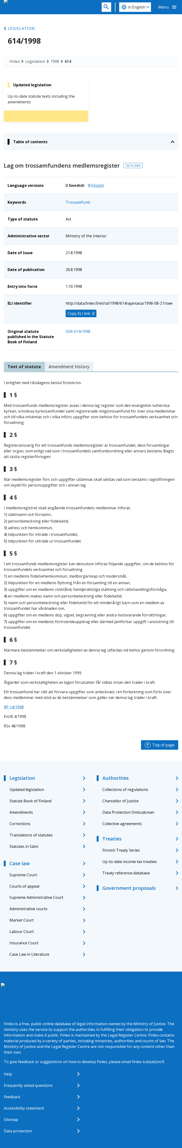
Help (8, 1074)
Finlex (14, 61)
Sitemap (11, 1119)
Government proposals (129, 888)
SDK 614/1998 (78, 331)
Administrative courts (28, 908)
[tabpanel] (91, 554)
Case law (19, 863)
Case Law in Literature (29, 954)
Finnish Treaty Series (121, 850)
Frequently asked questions (28, 1085)
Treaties (112, 839)
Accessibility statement (24, 1108)
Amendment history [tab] (69, 366)
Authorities (115, 778)
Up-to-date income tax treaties (129, 861)
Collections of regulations (125, 789)
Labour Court (21, 931)
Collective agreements (122, 823)
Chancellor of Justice (120, 801)
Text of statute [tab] (24, 366)
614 (68, 61)
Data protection (18, 1131)
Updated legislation (26, 789)
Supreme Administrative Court (36, 897)
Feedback (12, 1096)
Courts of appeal (24, 886)
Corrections (19, 823)
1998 (54, 61)
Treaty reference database (126, 873)
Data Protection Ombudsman (128, 812)
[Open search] (106, 7)
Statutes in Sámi (23, 846)
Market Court (21, 920)
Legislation (21, 28)
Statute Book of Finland (30, 801)
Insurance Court (23, 943)
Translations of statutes (31, 835)
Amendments (21, 812)
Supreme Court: (23, 874)
